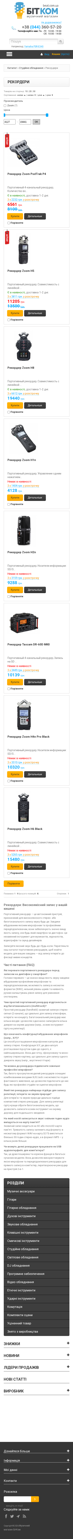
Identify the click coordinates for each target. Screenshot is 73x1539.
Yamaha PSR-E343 (33, 46)
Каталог (12, 68)
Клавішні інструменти (22, 1232)
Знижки (12, 1344)
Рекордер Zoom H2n (21, 552)
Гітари (11, 1199)
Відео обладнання (20, 1282)
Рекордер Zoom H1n (21, 460)
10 (26, 91)
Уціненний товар (19, 1323)
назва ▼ (32, 95)
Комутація (14, 1307)
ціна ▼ (49, 95)
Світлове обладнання (22, 1257)
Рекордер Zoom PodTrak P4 (26, 174)
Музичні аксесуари (21, 1191)
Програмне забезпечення (25, 1274)
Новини (11, 1355)
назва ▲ (21, 95)
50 (34, 91)
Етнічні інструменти (21, 1290)
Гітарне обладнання (21, 1208)
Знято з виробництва (22, 1331)
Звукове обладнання (22, 1224)
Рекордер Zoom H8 (20, 367)
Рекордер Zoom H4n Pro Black (28, 736)
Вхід (47, 54)
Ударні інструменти (21, 1298)
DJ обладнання (18, 1265)
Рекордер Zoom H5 (20, 271)
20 (30, 91)
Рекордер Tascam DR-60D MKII (28, 644)
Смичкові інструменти (23, 1241)
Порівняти (16, 222)
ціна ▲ (41, 95)
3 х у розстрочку (23, 199)
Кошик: (56, 54)
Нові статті (15, 1379)
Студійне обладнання (31, 68)
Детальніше (35, 216)
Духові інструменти (21, 1216)
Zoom (10, 105)
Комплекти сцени (20, 1315)
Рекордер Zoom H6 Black (24, 829)
